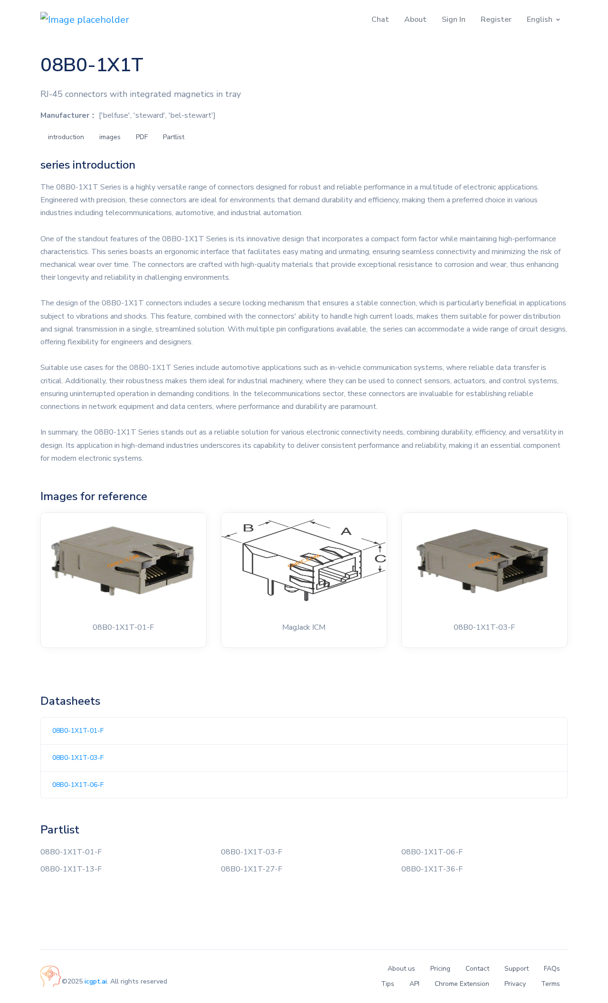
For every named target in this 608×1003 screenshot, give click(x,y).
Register (496, 19)
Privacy (515, 983)
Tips (387, 983)
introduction (66, 137)
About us (401, 968)
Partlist (173, 137)
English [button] (539, 19)
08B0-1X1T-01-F (78, 730)
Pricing (440, 968)
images (110, 137)
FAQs (552, 968)
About (415, 19)
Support (516, 968)
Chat (380, 19)
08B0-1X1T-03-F (78, 757)
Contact (477, 968)
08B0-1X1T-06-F (78, 784)
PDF (142, 137)
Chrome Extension (462, 983)
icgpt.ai (96, 981)
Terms (550, 983)
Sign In (454, 19)
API (414, 983)
